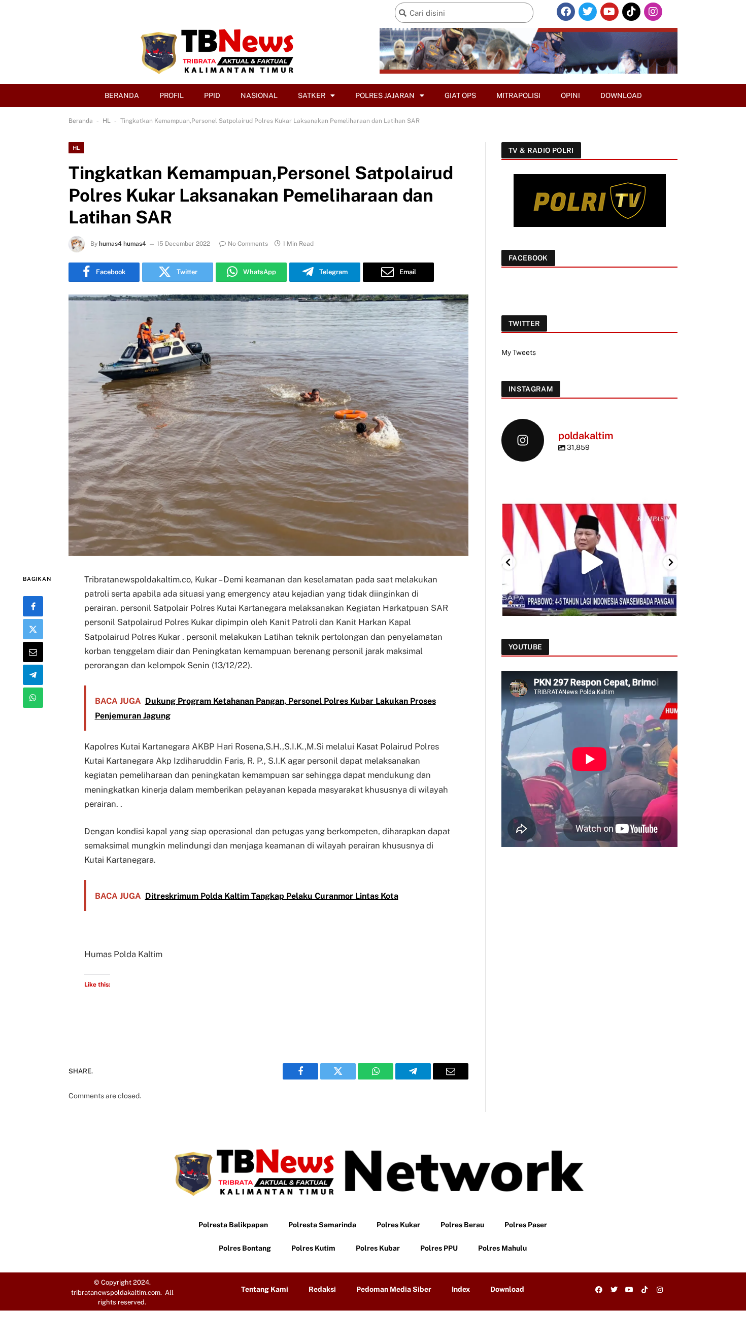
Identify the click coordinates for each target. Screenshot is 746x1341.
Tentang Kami (264, 1289)
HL (107, 120)
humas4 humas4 (122, 243)
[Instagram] (653, 12)
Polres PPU (439, 1248)
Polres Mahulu (502, 1248)
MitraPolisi (518, 95)
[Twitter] (588, 12)
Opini (570, 95)
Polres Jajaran (385, 95)
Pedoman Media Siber (393, 1289)
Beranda (122, 95)
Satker (311, 95)
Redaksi (322, 1289)
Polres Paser (525, 1225)
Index (461, 1289)
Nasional (259, 95)
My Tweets (518, 352)
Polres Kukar (398, 1225)
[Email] (33, 651)
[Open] (590, 562)
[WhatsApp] (33, 697)
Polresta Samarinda (322, 1225)
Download (621, 95)
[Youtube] (609, 12)
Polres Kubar (378, 1248)
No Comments (248, 243)
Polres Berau (462, 1225)
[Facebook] (566, 12)
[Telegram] (33, 674)
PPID (212, 95)
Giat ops (460, 95)
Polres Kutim (313, 1248)
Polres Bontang (245, 1248)
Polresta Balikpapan (233, 1225)
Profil (171, 95)
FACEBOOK (528, 258)
